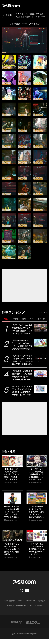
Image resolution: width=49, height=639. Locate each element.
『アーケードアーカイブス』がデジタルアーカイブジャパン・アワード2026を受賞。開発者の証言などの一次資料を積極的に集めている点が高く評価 (22, 359)
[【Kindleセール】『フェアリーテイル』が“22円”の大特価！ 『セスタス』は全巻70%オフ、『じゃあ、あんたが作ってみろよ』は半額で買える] (12, 461)
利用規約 (41, 600)
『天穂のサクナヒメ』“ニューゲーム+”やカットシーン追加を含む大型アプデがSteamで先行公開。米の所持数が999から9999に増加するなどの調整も (22, 344)
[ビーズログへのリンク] (33, 622)
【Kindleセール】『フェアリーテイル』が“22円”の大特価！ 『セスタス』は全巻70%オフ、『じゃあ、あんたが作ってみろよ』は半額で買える (11, 474)
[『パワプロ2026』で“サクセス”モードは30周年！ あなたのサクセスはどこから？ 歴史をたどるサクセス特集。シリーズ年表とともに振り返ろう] (37, 498)
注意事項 (10, 605)
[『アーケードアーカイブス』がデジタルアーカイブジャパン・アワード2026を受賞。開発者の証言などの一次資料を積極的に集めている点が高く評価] (40, 358)
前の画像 (15, 23)
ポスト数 (41, 318)
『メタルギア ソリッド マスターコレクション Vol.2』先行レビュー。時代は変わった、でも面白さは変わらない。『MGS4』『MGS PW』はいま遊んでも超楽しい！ (12, 549)
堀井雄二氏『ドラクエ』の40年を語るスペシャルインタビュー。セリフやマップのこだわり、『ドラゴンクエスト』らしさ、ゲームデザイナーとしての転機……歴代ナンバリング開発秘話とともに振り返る (11, 511)
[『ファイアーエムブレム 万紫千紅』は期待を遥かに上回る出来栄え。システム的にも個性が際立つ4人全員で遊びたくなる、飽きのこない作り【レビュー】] (37, 461)
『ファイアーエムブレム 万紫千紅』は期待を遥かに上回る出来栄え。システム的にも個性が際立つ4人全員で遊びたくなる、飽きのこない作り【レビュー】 (36, 474)
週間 (24, 318)
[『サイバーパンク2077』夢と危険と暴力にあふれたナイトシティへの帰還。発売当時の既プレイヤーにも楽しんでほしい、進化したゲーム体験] (9, 62)
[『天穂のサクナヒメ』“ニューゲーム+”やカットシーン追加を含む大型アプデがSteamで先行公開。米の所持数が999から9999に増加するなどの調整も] (40, 343)
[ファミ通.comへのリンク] (11, 5)
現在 (6, 318)
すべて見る (43, 312)
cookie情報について (24, 605)
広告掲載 (39, 605)
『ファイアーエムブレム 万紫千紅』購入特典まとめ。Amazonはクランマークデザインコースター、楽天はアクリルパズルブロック (37, 549)
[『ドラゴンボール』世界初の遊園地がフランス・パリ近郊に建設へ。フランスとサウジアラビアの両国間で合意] (40, 327)
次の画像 (33, 23)
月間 (31, 318)
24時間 (15, 318)
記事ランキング (13, 312)
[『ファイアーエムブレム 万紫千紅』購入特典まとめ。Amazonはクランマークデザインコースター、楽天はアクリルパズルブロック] (37, 535)
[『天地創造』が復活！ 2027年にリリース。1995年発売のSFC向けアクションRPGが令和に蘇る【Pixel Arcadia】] (40, 373)
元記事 (8, 15)
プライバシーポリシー (26, 600)
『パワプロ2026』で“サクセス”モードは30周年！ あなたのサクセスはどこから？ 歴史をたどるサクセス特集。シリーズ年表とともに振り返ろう (36, 511)
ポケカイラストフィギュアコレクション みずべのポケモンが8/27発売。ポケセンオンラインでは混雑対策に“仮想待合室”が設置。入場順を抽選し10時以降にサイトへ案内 (22, 390)
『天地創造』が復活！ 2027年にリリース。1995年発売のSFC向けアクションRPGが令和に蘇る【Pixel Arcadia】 (22, 375)
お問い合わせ (9, 600)
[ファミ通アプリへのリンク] (16, 622)
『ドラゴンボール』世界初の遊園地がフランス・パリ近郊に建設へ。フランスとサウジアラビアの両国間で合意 (22, 329)
